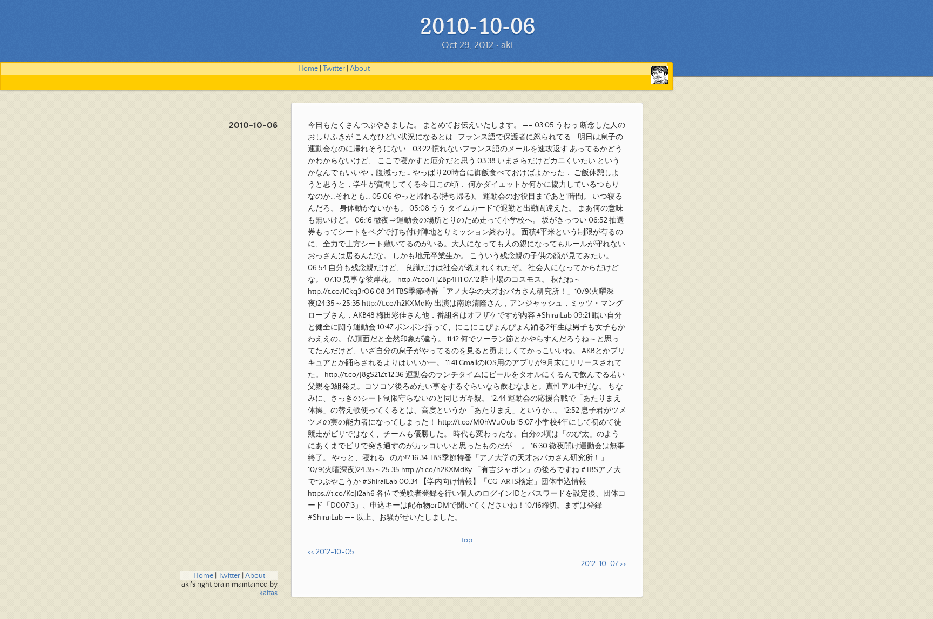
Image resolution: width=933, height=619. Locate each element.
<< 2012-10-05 (331, 552)
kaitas (268, 593)
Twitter (334, 68)
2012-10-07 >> (603, 564)
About (360, 68)
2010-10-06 (253, 125)
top (467, 540)
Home (308, 68)
